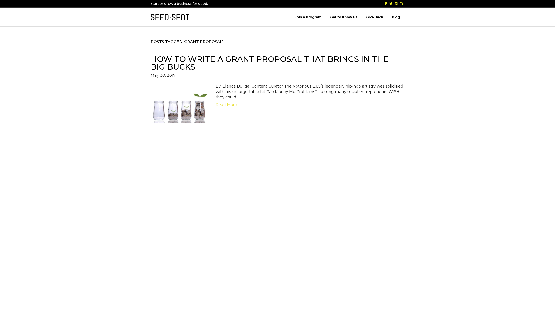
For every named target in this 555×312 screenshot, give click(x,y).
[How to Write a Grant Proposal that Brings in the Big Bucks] (180, 103)
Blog (396, 17)
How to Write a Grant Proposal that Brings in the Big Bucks (269, 63)
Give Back (374, 17)
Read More (226, 104)
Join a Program (308, 17)
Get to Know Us (343, 17)
